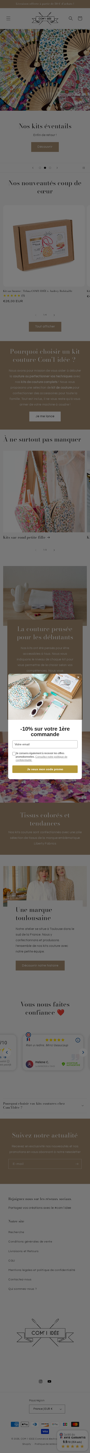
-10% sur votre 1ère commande (45, 731)
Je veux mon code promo (45, 769)
